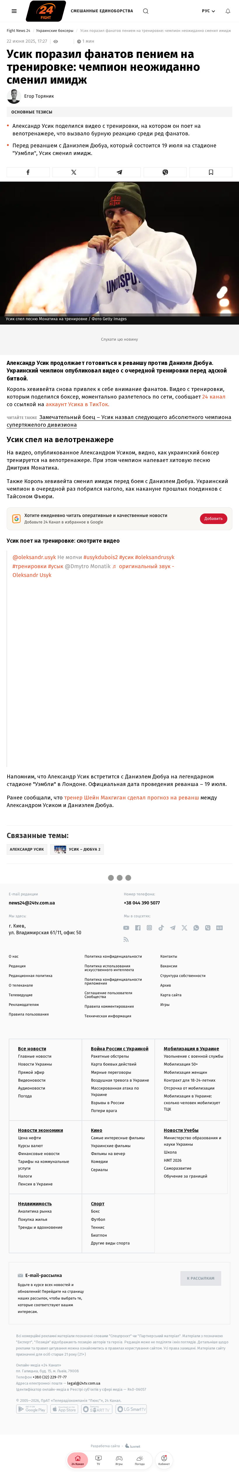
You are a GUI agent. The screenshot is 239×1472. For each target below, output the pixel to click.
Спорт (97, 1203)
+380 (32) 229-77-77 (50, 1377)
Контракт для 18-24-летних (189, 1080)
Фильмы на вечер (108, 1153)
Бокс (95, 1211)
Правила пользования (29, 1014)
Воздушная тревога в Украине (120, 1080)
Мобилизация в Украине (191, 1049)
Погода (25, 1096)
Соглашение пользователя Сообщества (108, 995)
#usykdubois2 (101, 557)
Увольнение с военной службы (193, 1056)
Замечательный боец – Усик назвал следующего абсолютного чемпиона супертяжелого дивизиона (119, 421)
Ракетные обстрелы (110, 1056)
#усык (55, 566)
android (32, 1409)
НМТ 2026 (173, 1160)
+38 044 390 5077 (142, 903)
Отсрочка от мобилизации (189, 1088)
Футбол (98, 1219)
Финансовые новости (38, 1153)
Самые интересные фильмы (118, 1137)
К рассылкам (201, 1278)
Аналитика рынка (35, 1211)
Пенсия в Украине (35, 1184)
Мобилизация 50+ (181, 1064)
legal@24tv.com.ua (83, 1383)
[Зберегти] (211, 172)
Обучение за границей (185, 1176)
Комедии (99, 1161)
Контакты (168, 957)
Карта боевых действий (113, 1064)
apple (64, 1409)
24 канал (214, 396)
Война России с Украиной (119, 1049)
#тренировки (30, 566)
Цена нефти (29, 1137)
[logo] (45, 11)
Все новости (32, 1049)
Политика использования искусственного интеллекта (109, 968)
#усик (126, 557)
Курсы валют (30, 1145)
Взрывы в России (107, 1102)
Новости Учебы (181, 1130)
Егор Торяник (39, 96)
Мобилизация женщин (185, 1072)
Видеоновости (32, 1080)
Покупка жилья (32, 1219)
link (126, 928)
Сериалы (99, 1169)
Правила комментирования (109, 1007)
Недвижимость (35, 1203)
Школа (170, 1152)
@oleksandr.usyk (34, 557)
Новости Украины (35, 1064)
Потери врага (104, 1110)
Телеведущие (21, 995)
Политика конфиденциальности (113, 957)
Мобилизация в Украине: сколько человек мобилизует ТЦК (192, 1103)
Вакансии (168, 966)
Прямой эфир (31, 1072)
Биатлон (99, 1235)
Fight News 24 (19, 31)
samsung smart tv (131, 1409)
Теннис (98, 1227)
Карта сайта (171, 995)
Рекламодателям (24, 1005)
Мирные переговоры (111, 1072)
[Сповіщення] (228, 11)
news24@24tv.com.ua (32, 903)
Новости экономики (40, 1130)
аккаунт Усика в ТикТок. (77, 404)
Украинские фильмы (111, 1145)
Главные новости (35, 1056)
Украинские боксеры (55, 31)
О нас (13, 957)
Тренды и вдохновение (40, 1227)
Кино (96, 1130)
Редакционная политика (30, 976)
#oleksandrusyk (155, 557)
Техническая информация (108, 1016)
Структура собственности (182, 976)
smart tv (97, 1409)
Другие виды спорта (110, 1243)
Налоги (25, 1176)
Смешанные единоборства (102, 10)
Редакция (17, 966)
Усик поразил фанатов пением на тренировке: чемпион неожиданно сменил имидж (155, 31)
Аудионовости (31, 1088)
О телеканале (21, 985)
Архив (165, 985)
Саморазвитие (177, 1168)
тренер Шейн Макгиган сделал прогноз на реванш (131, 797)
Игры (165, 1005)
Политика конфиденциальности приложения (113, 981)
